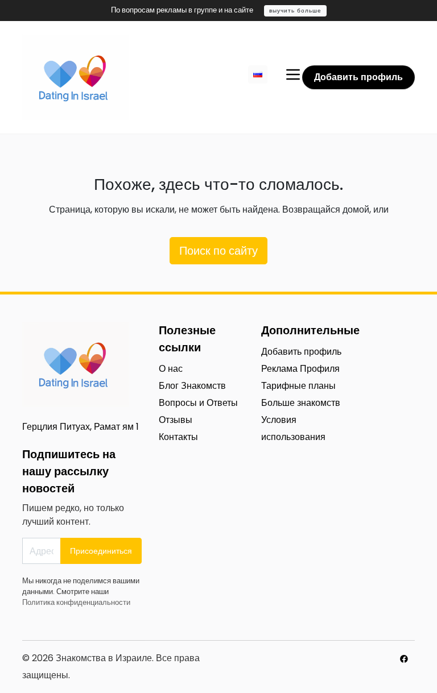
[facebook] (404, 659)
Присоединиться (101, 551)
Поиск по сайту (218, 251)
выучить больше (295, 10)
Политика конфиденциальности (76, 602)
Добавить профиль (358, 77)
